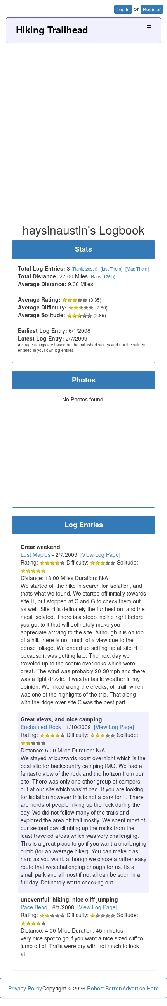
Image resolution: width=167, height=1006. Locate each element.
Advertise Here (140, 988)
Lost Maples (35, 554)
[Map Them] (137, 269)
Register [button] (152, 9)
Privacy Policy (25, 988)
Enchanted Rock (41, 727)
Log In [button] (123, 9)
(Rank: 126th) (102, 276)
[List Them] (111, 269)
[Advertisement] (83, 130)
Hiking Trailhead (52, 29)
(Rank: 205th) (84, 269)
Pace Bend (34, 907)
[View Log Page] (100, 554)
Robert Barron (104, 988)
